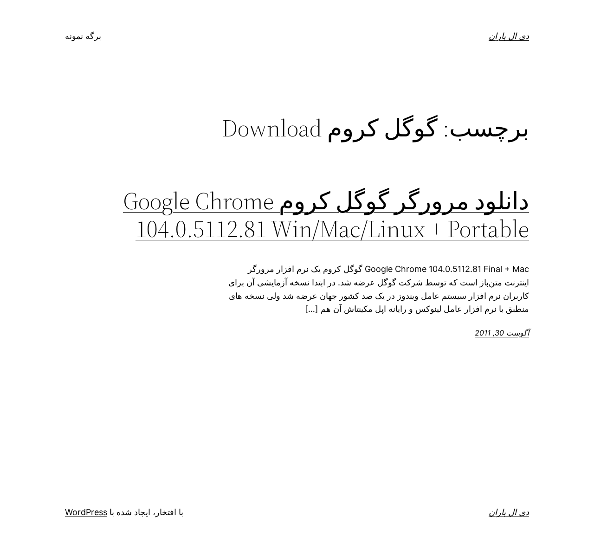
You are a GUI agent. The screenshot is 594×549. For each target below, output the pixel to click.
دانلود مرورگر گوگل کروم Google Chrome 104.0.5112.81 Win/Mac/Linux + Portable (326, 215)
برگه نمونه (83, 36)
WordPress (86, 512)
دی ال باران (509, 36)
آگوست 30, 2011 (502, 332)
